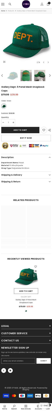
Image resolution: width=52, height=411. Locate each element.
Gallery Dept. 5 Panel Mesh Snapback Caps (26, 301)
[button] (43, 62)
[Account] (42, 4)
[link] (44, 130)
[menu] (2, 4)
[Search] (9, 4)
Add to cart (20, 130)
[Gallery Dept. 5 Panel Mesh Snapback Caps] (26, 276)
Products (11, 11)
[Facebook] (3, 370)
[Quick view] (35, 271)
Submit (43, 361)
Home (3, 11)
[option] (26, 40)
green (26, 311)
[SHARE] (49, 130)
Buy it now (26, 138)
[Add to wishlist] (35, 267)
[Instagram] (10, 370)
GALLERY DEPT (26, 297)
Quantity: (5, 117)
